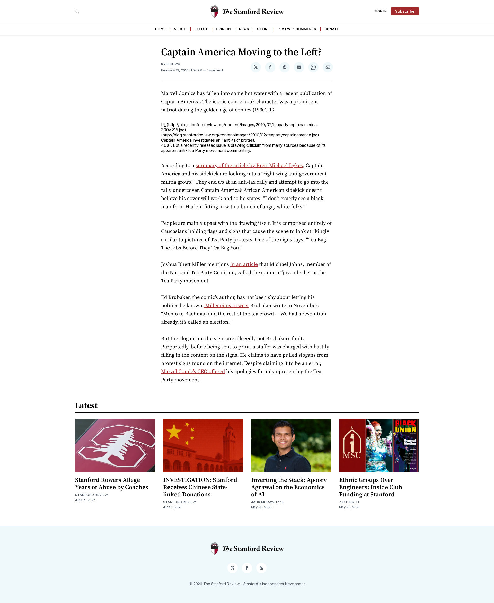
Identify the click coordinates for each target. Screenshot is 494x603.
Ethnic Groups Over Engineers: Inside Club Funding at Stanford (370, 487)
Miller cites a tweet (226, 305)
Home (160, 29)
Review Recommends (297, 29)
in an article (244, 264)
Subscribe (405, 11)
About (180, 29)
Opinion (223, 29)
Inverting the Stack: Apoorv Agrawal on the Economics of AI (289, 487)
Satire (263, 29)
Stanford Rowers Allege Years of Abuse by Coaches (111, 483)
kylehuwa (170, 64)
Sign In (380, 11)
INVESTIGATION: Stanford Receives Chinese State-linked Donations (200, 487)
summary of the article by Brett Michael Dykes (249, 165)
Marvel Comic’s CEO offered (193, 371)
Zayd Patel (349, 502)
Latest (201, 29)
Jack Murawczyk (267, 502)
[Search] (77, 11)
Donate (331, 29)
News (244, 29)
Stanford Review (91, 495)
